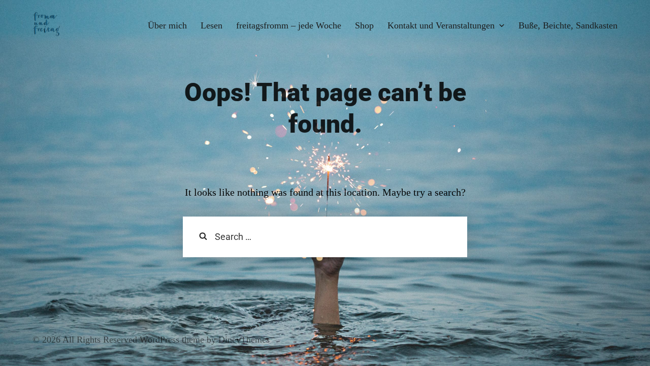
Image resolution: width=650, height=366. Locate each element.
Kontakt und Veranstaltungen (441, 25)
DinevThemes (243, 339)
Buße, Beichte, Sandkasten (568, 25)
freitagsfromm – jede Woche (288, 25)
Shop (364, 25)
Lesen (211, 25)
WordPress (158, 339)
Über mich (167, 25)
